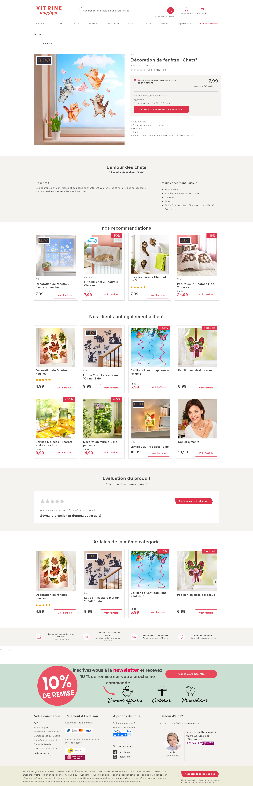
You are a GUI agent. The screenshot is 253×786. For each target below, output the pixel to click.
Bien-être (113, 23)
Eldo (132, 55)
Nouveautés (40, 23)
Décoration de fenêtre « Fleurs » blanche (52, 285)
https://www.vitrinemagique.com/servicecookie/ (114, 781)
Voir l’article (65, 295)
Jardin (164, 23)
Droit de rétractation (45, 748)
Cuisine (75, 23)
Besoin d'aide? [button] (172, 716)
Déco (59, 23)
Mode (131, 23)
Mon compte (41, 727)
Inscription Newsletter (46, 731)
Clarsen (88, 277)
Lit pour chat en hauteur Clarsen (101, 283)
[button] (47, 716)
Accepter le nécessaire (209, 780)
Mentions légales (189, 780)
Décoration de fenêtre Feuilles (51, 372)
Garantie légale (42, 744)
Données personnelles (46, 740)
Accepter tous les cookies (200, 773)
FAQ (36, 723)
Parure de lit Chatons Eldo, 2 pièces (196, 285)
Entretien (94, 23)
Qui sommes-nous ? (124, 723)
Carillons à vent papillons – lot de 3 (150, 372)
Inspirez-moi (184, 23)
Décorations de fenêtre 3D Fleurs (153, 103)
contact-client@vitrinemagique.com (180, 723)
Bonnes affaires (209, 23)
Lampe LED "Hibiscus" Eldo (150, 447)
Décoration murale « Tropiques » (100, 443)
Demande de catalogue (47, 735)
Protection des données (204, 782)
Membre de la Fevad (124, 727)
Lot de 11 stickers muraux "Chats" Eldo (100, 377)
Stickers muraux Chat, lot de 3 (148, 278)
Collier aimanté (188, 442)
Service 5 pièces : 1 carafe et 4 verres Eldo (54, 443)
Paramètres (186, 782)
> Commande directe (164, 17)
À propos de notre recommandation (161, 109)
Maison (148, 23)
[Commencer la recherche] (170, 10)
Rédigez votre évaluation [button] (193, 501)
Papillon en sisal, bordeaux (197, 370)
